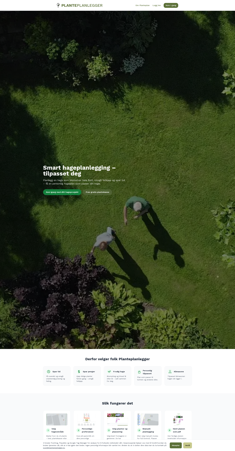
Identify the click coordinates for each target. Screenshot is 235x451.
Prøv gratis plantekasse (97, 192)
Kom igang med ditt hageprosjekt (62, 192)
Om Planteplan (142, 5)
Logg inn (157, 5)
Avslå (187, 445)
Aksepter (176, 445)
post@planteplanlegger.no (54, 448)
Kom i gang (171, 5)
